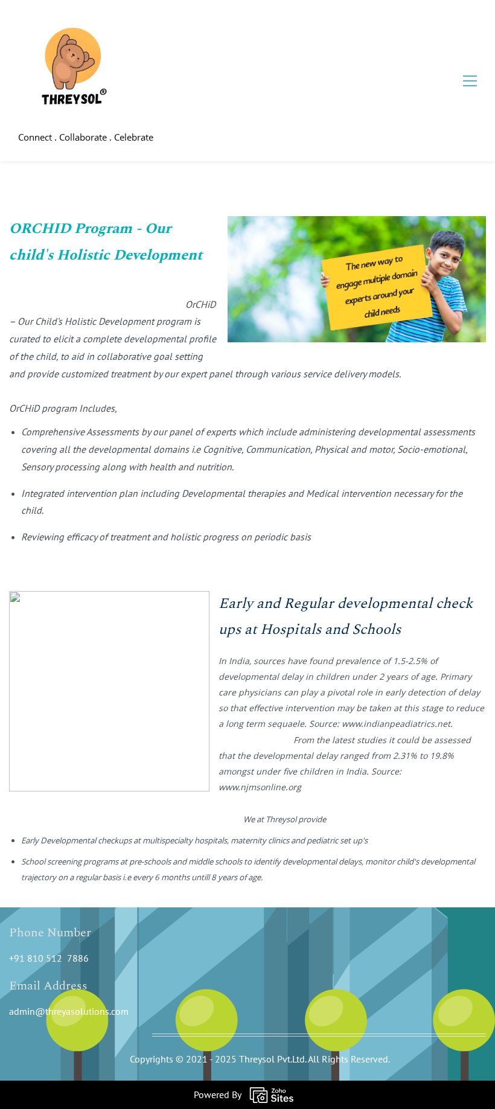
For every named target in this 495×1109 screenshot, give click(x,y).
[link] (357, 225)
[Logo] (70, 70)
